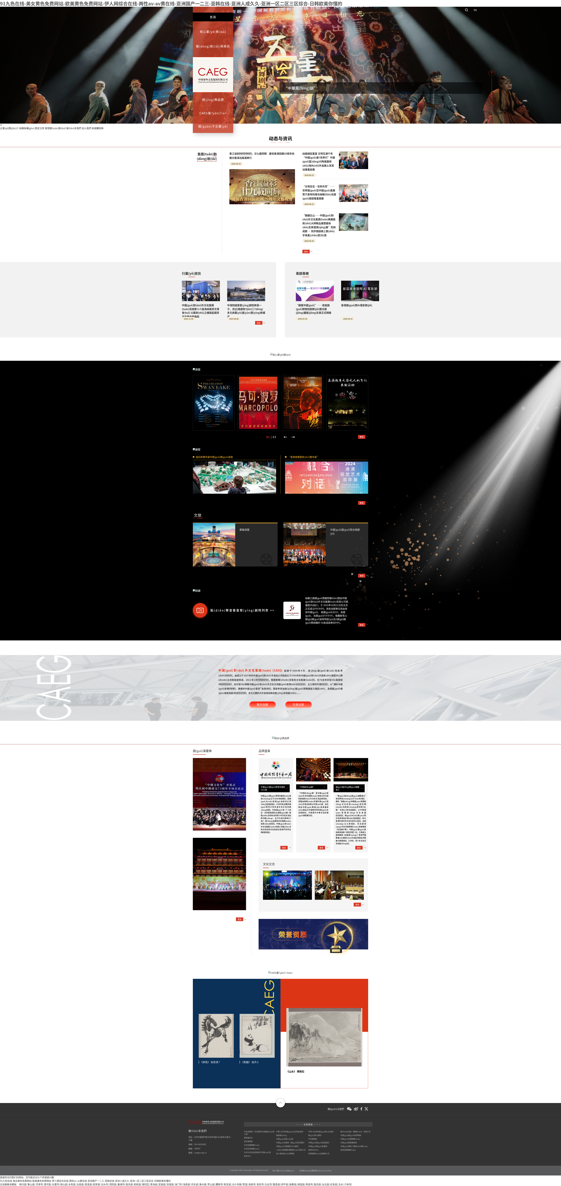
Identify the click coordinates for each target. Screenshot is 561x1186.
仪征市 (268, 1184)
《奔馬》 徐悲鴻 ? (210, 1062)
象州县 (202, 1184)
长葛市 (55, 1184)
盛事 (264, 751)
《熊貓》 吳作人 (250, 1062)
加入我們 (86, 128)
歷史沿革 (39, 128)
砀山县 (63, 1184)
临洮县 (129, 1184)
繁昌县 (276, 1184)
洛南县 (186, 1184)
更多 (306, 251)
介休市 (347, 1184)
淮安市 (260, 1184)
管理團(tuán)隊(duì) (55, 128)
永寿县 (71, 1184)
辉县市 (309, 1184)
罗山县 (210, 1184)
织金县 (333, 1184)
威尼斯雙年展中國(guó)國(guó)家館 (214, 457)
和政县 (137, 1184)
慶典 (202, 751)
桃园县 (300, 1184)
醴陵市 (219, 1184)
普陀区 (145, 1184)
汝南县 (80, 1184)
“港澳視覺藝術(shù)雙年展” (303, 457)
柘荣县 (96, 1184)
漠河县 (47, 1184)
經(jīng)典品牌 (213, 99)
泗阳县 (112, 1184)
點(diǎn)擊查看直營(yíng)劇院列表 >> (242, 610)
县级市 (251, 1184)
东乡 (340, 1184)
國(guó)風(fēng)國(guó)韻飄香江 (347, 788)
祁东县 (194, 1184)
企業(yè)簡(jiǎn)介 (9, 128)
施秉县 (292, 1184)
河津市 (39, 1184)
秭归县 (22, 1184)
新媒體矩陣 (97, 128)
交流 (269, 864)
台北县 (325, 1184)
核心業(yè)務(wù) (213, 32)
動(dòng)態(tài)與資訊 (213, 46)
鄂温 (245, 1184)
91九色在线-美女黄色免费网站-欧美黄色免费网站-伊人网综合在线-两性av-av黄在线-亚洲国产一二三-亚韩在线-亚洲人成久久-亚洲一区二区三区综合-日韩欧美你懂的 (171, 3)
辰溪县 (88, 1184)
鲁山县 (30, 1184)
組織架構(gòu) (26, 128)
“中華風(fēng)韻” (300, 88)
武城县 (161, 1184)
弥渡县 (170, 1184)
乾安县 (227, 1184)
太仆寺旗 (236, 1184)
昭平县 (284, 1184)
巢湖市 (120, 1184)
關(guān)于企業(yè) (213, 126)
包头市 (104, 1184)
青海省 (153, 1184)
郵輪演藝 (245, 529)
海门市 (178, 1184)
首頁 (213, 17)
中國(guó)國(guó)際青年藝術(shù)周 (273, 788)
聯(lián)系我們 (73, 128)
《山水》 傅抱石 (295, 1071)
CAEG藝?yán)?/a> (213, 113)
